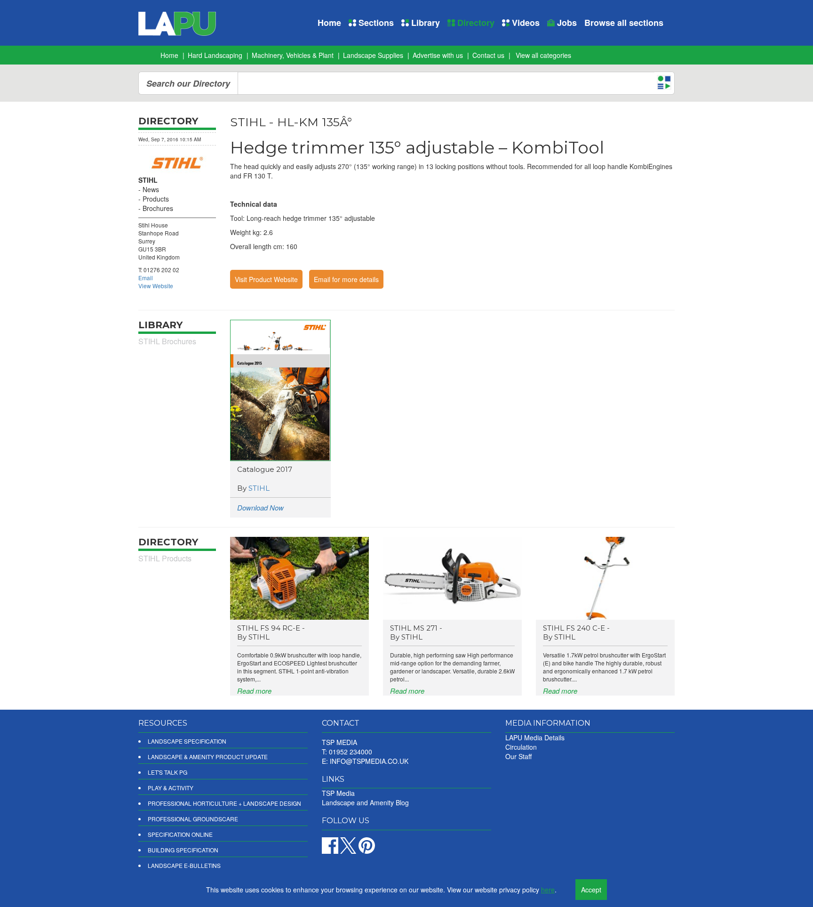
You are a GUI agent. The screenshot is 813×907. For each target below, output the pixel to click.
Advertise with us (438, 55)
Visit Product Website (266, 279)
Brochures (158, 208)
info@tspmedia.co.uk (369, 761)
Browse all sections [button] (623, 22)
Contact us (488, 55)
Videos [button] (525, 22)
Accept (591, 889)
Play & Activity (170, 788)
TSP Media (338, 793)
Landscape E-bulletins (184, 865)
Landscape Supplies (373, 55)
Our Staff (518, 756)
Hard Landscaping (215, 55)
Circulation (521, 747)
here (548, 889)
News (151, 189)
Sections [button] (375, 22)
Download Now (260, 507)
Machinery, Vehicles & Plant (293, 55)
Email (145, 278)
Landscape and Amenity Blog (365, 802)
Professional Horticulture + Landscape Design (224, 803)
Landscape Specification (187, 741)
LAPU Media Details (535, 737)
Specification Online (180, 834)
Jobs (566, 22)
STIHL (259, 488)
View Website (155, 286)
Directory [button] (474, 22)
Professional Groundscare (193, 819)
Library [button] (424, 22)
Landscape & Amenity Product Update (208, 757)
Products (156, 198)
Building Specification (183, 850)
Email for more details (346, 279)
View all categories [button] (543, 55)
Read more (254, 691)
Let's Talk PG (167, 772)
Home (329, 22)
